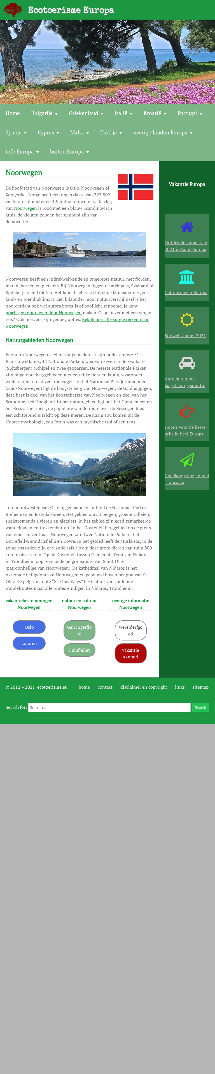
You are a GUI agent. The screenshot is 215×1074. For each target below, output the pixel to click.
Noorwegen (25, 208)
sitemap (201, 687)
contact (105, 687)
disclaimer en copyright (143, 687)
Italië (120, 113)
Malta (77, 132)
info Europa (20, 151)
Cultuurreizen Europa (186, 292)
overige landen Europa (160, 132)
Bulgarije (42, 113)
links (180, 687)
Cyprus (46, 132)
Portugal (187, 113)
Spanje (14, 132)
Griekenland (83, 113)
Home (13, 113)
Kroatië (152, 113)
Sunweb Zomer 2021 (185, 335)
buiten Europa (67, 151)
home (84, 687)
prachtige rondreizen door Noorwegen (44, 312)
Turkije (108, 132)
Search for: (16, 707)
